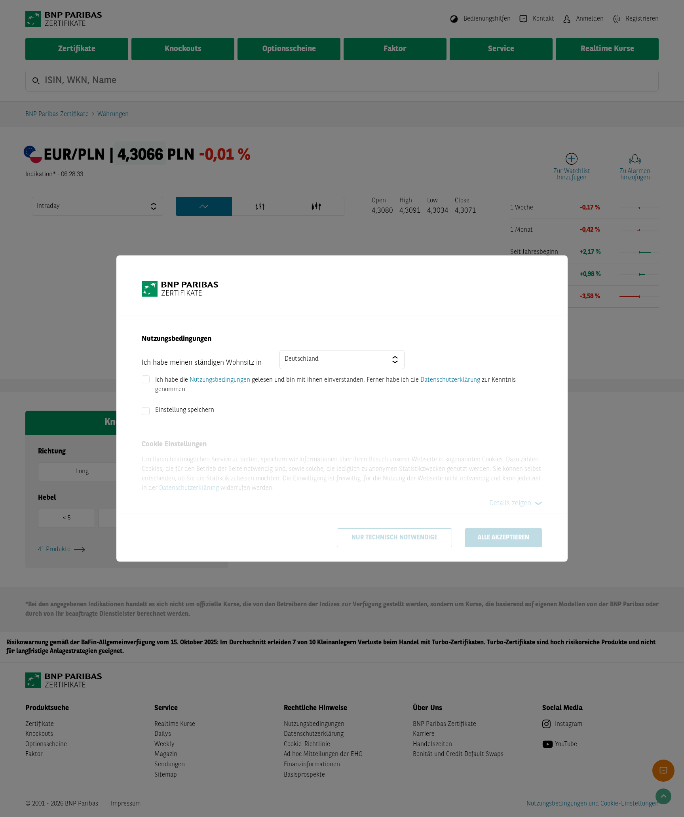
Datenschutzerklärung (450, 380)
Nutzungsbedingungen (220, 380)
